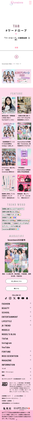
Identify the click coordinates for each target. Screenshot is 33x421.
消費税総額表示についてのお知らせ (10, 403)
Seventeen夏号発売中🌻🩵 (10, 229)
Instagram (7, 343)
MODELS (6, 330)
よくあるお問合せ (18, 396)
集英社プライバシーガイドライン (10, 398)
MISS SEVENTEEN (10, 356)
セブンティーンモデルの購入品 (11, 226)
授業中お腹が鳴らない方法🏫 (10, 212)
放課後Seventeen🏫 (23, 220)
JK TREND (6, 325)
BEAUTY (5, 308)
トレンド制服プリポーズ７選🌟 (11, 214)
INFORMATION (8, 364)
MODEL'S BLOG (9, 334)
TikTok (5, 338)
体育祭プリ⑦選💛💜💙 (9, 217)
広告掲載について (6, 396)
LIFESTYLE (7, 321)
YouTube (6, 347)
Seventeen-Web (7, 64)
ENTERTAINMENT (10, 317)
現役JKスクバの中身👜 (9, 220)
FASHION (6, 304)
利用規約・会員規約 (7, 400)
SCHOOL (6, 312)
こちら (13, 418)
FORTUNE (6, 351)
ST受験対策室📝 (7, 223)
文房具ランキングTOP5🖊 (21, 223)
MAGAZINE (7, 360)
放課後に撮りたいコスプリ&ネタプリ (13, 209)
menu (30, 4)
